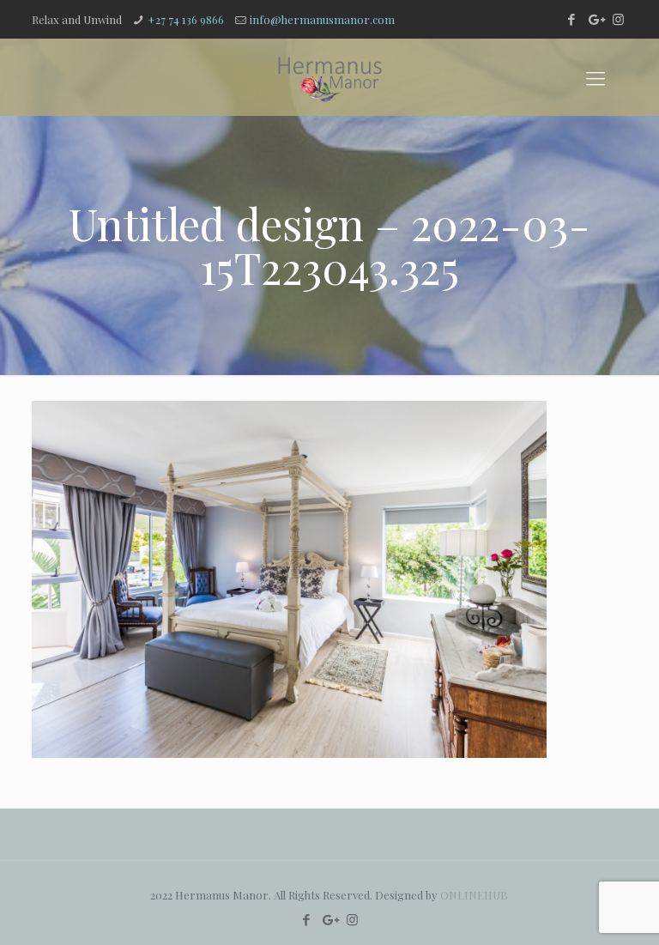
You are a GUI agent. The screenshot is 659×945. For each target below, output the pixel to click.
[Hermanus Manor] (329, 77)
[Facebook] (572, 18)
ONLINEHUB (474, 894)
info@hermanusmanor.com (322, 19)
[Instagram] (618, 18)
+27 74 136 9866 (186, 19)
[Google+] (595, 18)
